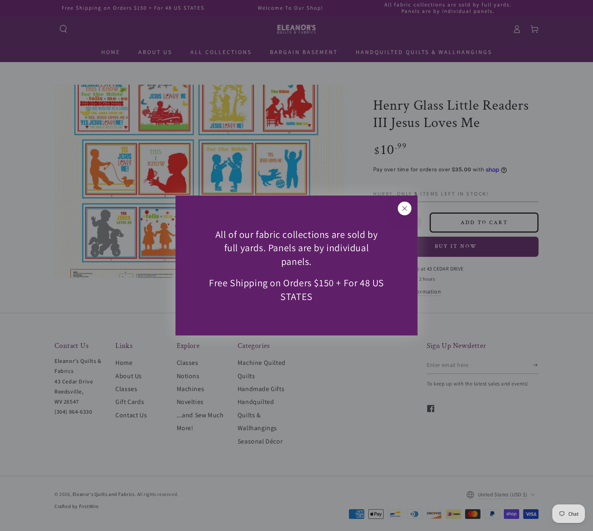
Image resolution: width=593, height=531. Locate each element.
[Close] (404, 208)
